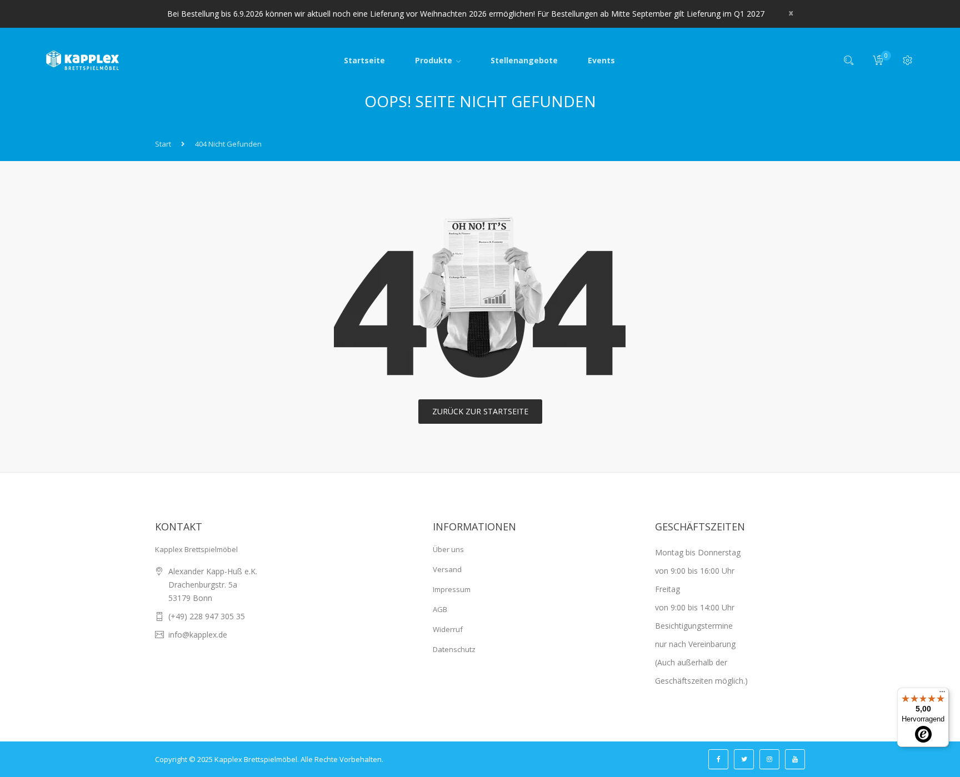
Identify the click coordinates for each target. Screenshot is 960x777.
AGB (440, 609)
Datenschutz (454, 649)
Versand (447, 569)
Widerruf (448, 629)
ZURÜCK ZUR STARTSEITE (480, 411)
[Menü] (942, 694)
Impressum (452, 589)
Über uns (448, 549)
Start (163, 144)
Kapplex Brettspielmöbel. (256, 759)
